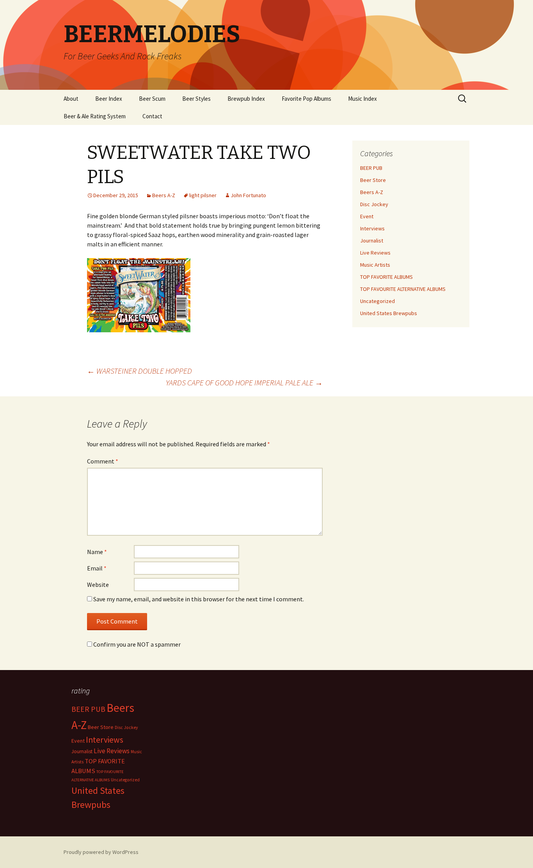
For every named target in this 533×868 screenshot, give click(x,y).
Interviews (372, 228)
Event (366, 216)
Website (98, 584)
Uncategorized (377, 301)
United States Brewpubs (388, 313)
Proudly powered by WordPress (101, 852)
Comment (102, 461)
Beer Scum (152, 98)
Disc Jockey (374, 204)
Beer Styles (196, 98)
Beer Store (373, 180)
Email (97, 568)
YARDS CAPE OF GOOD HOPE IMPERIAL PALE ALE (244, 382)
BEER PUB (371, 167)
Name (97, 552)
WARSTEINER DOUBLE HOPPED (139, 371)
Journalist (371, 240)
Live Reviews (375, 252)
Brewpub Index (246, 98)
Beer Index (108, 98)
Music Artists (375, 264)
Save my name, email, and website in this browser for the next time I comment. (198, 599)
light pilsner (203, 195)
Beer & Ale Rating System (95, 116)
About (71, 98)
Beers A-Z (163, 195)
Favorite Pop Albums (306, 98)
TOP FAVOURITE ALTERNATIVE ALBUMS (403, 288)
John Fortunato (248, 195)
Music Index (362, 98)
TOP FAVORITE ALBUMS (386, 276)
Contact (152, 116)
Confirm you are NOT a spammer (136, 644)
